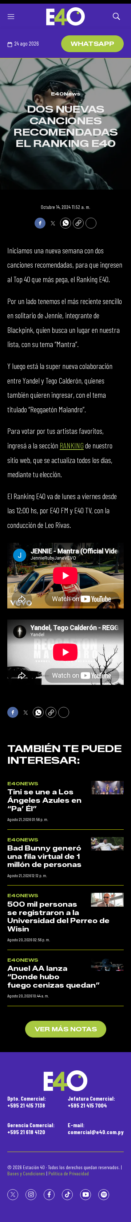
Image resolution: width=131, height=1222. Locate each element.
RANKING (72, 445)
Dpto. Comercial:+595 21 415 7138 (26, 1102)
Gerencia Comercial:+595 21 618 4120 (31, 1128)
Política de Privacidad (68, 1173)
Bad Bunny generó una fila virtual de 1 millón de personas (44, 856)
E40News (65, 94)
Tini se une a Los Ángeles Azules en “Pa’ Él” (44, 800)
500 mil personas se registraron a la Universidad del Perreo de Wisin (58, 916)
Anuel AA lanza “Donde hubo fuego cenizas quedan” (53, 977)
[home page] (65, 16)
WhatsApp (92, 43)
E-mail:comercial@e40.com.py (96, 1128)
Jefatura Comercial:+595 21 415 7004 (91, 1102)
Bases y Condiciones (26, 1173)
